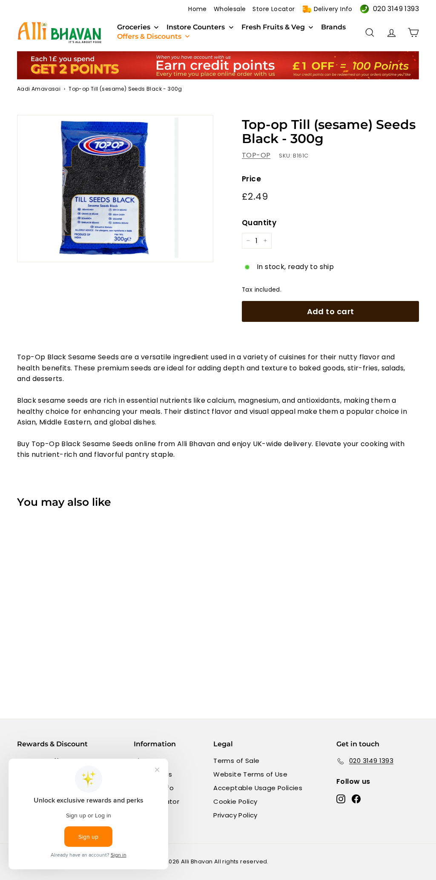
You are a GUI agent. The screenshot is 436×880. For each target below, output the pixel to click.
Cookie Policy (235, 801)
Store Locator (273, 9)
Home (197, 9)
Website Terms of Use (250, 774)
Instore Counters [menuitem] (195, 27)
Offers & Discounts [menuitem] (149, 36)
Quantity (259, 223)
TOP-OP (256, 155)
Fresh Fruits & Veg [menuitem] (273, 27)
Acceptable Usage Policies (257, 787)
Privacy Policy (235, 815)
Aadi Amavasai (38, 88)
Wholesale (230, 9)
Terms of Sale (236, 760)
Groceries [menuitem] (133, 27)
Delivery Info (333, 9)
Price (251, 179)
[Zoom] (115, 188)
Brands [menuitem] (333, 27)
